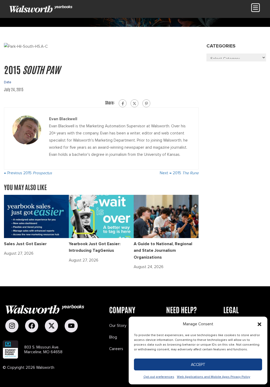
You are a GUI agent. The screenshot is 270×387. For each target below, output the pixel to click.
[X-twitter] (51, 325)
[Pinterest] (146, 103)
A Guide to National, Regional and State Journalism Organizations (163, 250)
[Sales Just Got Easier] (36, 216)
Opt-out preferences (158, 377)
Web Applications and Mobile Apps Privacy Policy (213, 377)
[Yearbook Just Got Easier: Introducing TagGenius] (101, 216)
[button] (259, 324)
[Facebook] (123, 103)
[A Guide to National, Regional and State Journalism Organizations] (166, 216)
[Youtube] (71, 325)
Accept (198, 364)
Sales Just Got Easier (25, 243)
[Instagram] (11, 325)
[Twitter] (134, 103)
